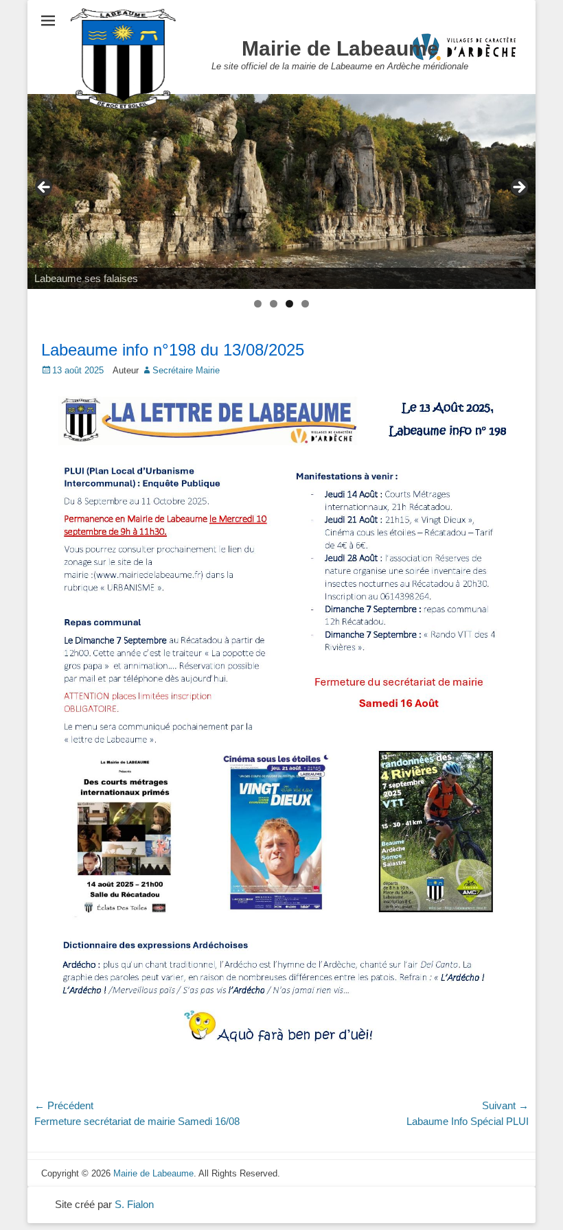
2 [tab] (273, 304)
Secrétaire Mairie (186, 370)
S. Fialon (134, 1204)
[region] (281, 191)
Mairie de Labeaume (340, 48)
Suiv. (518, 188)
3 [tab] (289, 304)
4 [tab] (305, 304)
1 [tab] (258, 304)
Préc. (44, 188)
